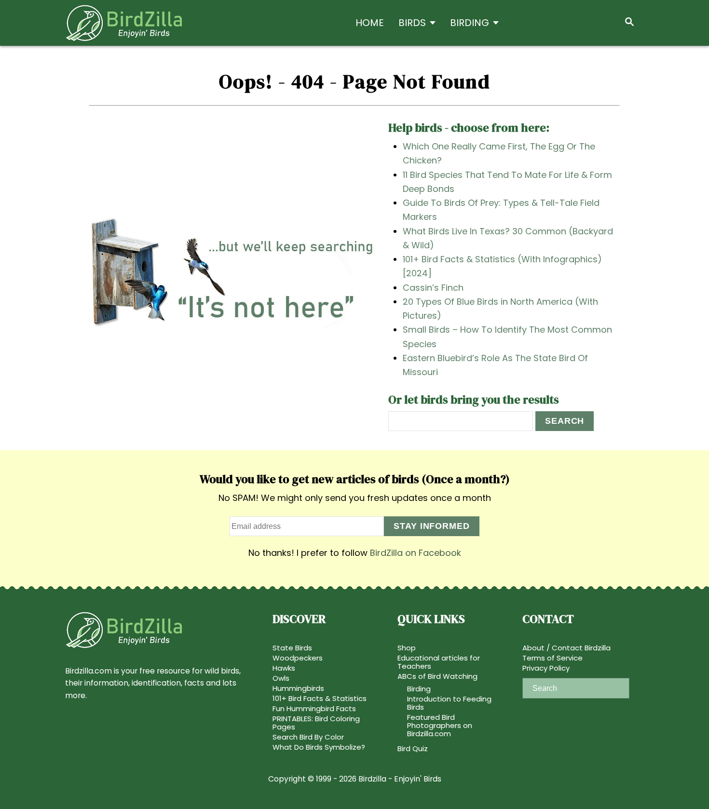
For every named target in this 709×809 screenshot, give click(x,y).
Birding (419, 689)
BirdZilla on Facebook (415, 553)
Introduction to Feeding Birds (449, 703)
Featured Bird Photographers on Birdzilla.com (439, 725)
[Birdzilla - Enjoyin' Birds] (152, 22)
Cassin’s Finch (433, 288)
